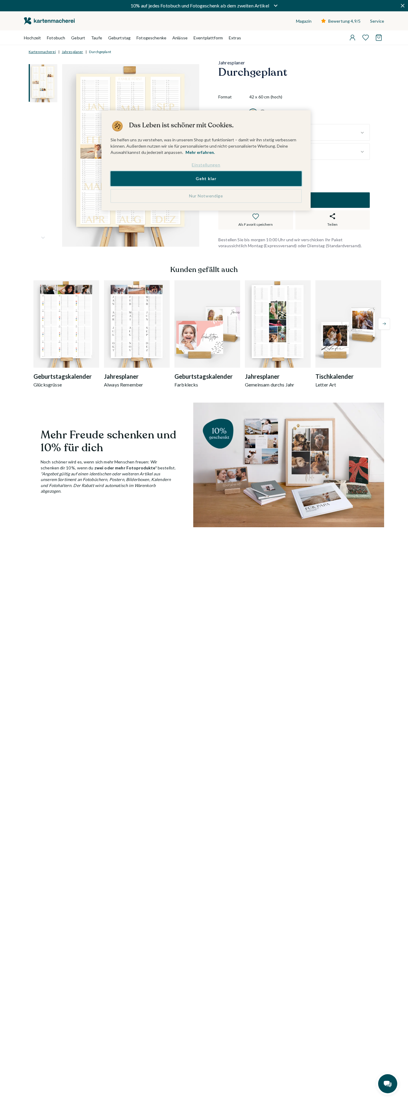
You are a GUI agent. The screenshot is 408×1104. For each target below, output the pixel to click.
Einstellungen (206, 164)
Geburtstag (119, 37)
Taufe (96, 37)
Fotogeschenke (151, 37)
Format (225, 96)
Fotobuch (56, 37)
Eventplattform (208, 37)
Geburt (78, 37)
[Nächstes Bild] (43, 237)
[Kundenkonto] (352, 37)
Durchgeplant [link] (100, 52)
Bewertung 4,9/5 (344, 21)
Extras (235, 37)
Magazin (304, 21)
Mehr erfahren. (200, 152)
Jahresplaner (72, 52)
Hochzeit (32, 37)
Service (377, 21)
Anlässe (180, 37)
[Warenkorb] (378, 37)
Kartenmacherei (42, 52)
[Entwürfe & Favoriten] (365, 37)
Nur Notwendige (206, 195)
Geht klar (206, 178)
